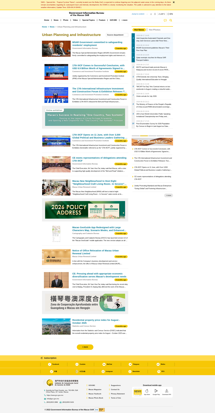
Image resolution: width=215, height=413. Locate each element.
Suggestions (116, 385)
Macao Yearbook (95, 394)
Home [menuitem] (46, 20)
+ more (141, 195)
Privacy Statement (118, 394)
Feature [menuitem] (102, 20)
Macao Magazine (95, 389)
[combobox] (117, 35)
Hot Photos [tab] (154, 30)
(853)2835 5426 (68, 402)
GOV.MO (92, 385)
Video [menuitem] (75, 20)
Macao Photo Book (96, 398)
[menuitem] (56, 20)
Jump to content (138, 14)
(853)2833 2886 (52, 402)
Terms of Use (116, 398)
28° (163, 14)
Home (44, 27)
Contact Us (115, 389)
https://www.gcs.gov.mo (55, 395)
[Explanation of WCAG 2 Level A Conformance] (100, 410)
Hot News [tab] (139, 30)
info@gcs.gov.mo (53, 399)
